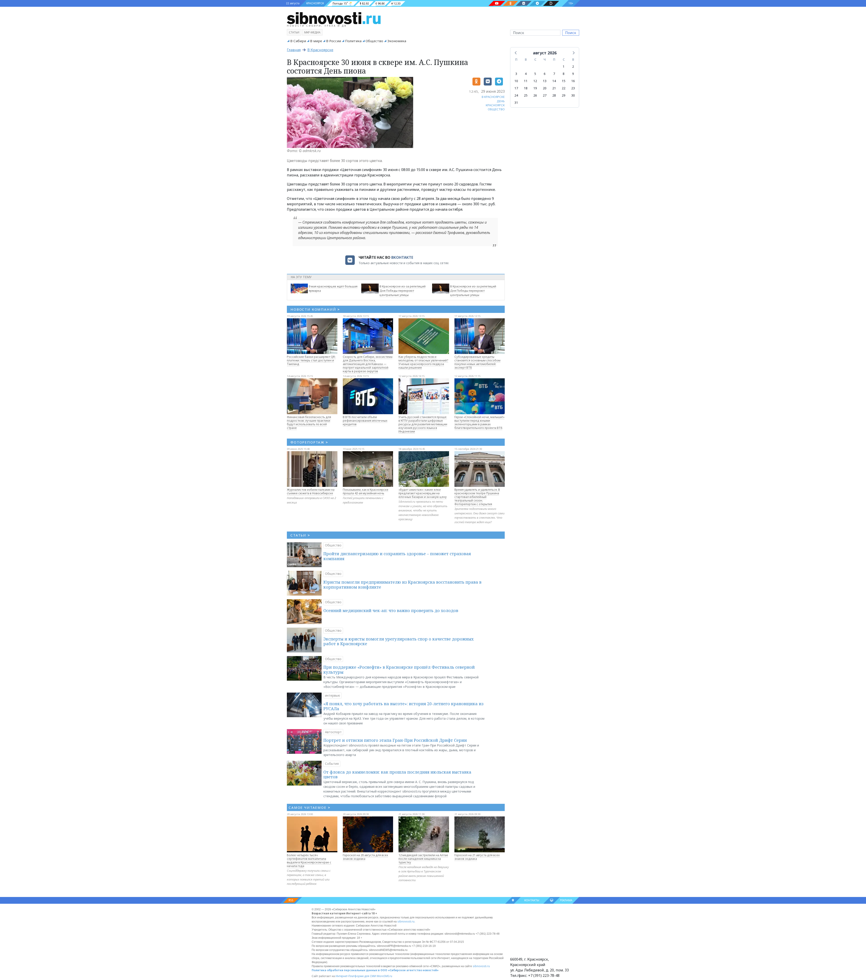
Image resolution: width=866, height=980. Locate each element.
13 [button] (544, 81)
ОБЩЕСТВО (496, 109)
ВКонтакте (402, 257)
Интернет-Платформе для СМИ (356, 976)
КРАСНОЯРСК (315, 3)
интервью (332, 695)
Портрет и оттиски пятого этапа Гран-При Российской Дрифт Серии (395, 740)
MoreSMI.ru (384, 976)
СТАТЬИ (300, 535)
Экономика (396, 41)
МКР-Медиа (312, 32)
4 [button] (526, 74)
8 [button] (563, 74)
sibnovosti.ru (406, 921)
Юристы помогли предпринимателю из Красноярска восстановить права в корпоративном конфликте (402, 584)
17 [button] (516, 88)
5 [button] (535, 74)
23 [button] (573, 88)
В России (333, 41)
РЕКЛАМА (566, 900)
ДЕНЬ (501, 101)
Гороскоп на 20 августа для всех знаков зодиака (365, 857)
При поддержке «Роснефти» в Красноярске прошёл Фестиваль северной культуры (399, 669)
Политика (353, 41)
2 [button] (573, 66)
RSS (291, 900)
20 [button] (544, 88)
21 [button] (554, 88)
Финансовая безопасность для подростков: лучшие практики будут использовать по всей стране (309, 422)
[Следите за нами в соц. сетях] (497, 3)
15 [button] (563, 81)
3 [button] (516, 74)
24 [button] (516, 95)
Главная (294, 49)
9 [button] (573, 74)
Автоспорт (333, 732)
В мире (316, 41)
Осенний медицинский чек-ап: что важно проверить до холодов (390, 610)
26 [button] (535, 95)
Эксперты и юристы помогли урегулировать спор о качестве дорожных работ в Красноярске (398, 641)
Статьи (294, 32)
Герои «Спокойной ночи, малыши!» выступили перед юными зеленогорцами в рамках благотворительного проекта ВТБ (479, 422)
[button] (516, 52)
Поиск (570, 32)
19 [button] (535, 88)
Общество (374, 41)
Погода (338, 3)
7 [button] (554, 74)
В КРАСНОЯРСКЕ (493, 97)
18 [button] (525, 88)
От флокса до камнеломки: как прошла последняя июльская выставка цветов (397, 774)
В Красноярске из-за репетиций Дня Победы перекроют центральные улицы (403, 290)
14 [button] (554, 81)
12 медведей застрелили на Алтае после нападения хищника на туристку (423, 858)
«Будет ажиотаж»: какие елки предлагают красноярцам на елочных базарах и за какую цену (422, 493)
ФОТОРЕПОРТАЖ (309, 442)
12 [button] (535, 81)
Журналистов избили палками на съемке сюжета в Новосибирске (310, 491)
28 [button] (554, 95)
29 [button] (563, 95)
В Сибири (298, 41)
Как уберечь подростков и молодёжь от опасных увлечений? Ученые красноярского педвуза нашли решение (423, 362)
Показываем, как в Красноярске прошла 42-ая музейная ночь (365, 491)
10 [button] (516, 81)
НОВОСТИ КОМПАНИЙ (315, 309)
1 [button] (563, 66)
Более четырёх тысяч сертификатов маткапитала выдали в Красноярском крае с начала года (309, 860)
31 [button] (516, 102)
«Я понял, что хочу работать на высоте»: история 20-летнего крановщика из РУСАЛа (403, 706)
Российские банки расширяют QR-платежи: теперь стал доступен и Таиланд (311, 360)
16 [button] (573, 81)
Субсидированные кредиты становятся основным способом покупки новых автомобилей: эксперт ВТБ (477, 362)
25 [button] (525, 95)
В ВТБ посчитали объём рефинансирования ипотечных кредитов (365, 420)
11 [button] (525, 81)
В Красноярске (320, 49)
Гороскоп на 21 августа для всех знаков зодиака (477, 857)
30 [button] (573, 95)
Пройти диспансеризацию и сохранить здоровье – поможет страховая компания (397, 556)
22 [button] (563, 88)
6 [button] (545, 74)
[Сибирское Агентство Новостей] (334, 17)
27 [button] (544, 95)
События (332, 763)
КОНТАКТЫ (531, 900)
